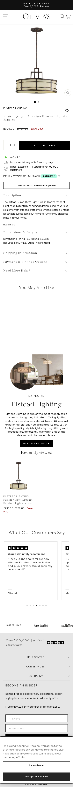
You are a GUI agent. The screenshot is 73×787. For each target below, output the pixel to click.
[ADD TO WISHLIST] (67, 111)
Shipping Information (20, 253)
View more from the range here (36, 185)
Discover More (36, 443)
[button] (27, 605)
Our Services (35, 666)
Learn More (36, 765)
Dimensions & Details (20, 232)
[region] (36, 760)
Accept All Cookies (36, 776)
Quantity (10, 136)
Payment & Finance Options (25, 262)
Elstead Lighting (15, 108)
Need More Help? (16, 270)
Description (12, 195)
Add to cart (44, 145)
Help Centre (35, 657)
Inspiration (36, 675)
